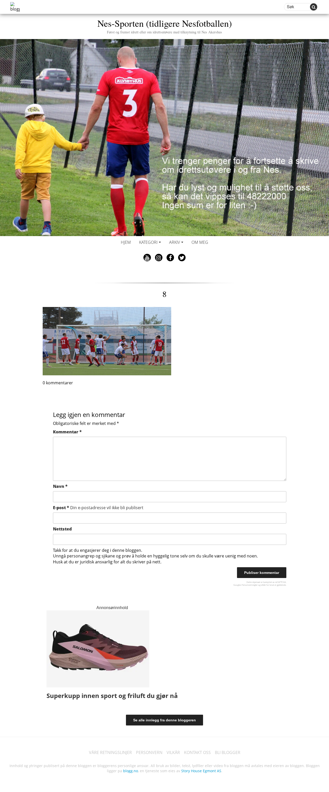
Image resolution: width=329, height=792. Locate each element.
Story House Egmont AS (201, 770)
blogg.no (130, 770)
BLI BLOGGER (227, 752)
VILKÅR (173, 752)
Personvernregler (250, 584)
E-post (98, 507)
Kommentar (67, 432)
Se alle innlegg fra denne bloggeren (164, 720)
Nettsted (62, 529)
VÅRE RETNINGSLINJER (110, 752)
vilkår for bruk (267, 584)
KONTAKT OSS (197, 752)
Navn (60, 486)
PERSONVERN (149, 752)
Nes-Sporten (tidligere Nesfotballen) (164, 25)
